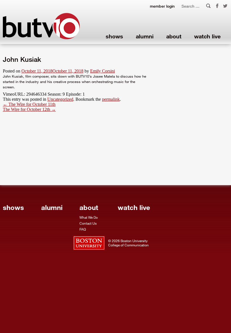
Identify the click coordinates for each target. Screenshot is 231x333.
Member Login (162, 6)
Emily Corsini (102, 71)
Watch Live (207, 36)
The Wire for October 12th (29, 109)
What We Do (88, 217)
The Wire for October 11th (29, 104)
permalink (111, 99)
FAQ (82, 229)
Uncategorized (60, 99)
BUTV (41, 26)
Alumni (145, 36)
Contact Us (88, 223)
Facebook (217, 6)
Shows (114, 36)
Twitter (225, 6)
